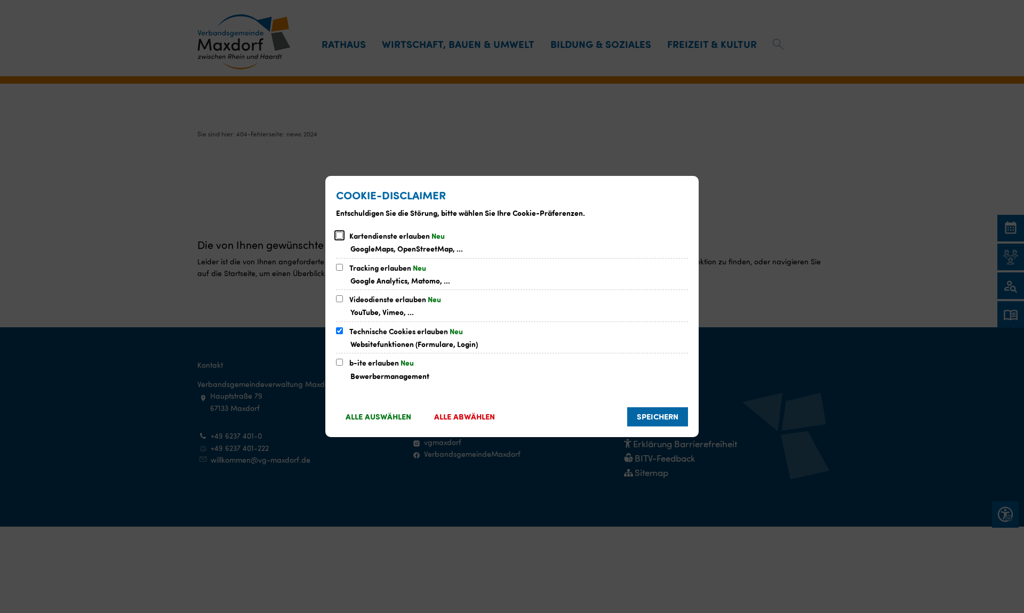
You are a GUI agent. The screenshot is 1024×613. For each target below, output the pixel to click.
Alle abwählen (464, 416)
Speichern (657, 416)
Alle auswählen (378, 416)
